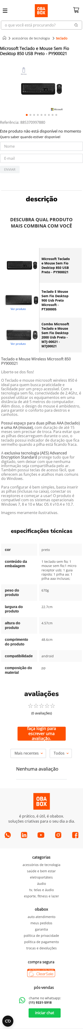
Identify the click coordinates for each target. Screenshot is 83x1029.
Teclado (61, 38)
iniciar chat (44, 1012)
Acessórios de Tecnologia (31, 38)
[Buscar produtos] (76, 25)
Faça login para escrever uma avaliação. (41, 734)
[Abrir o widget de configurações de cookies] (7, 1021)
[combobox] (41, 25)
